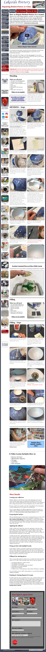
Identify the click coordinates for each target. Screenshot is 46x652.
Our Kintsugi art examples (5, 344)
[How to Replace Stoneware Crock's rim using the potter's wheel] (5, 189)
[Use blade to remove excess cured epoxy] (35, 232)
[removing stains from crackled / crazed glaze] (5, 313)
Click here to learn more (31, 23)
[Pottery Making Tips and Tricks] (5, 59)
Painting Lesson (13, 446)
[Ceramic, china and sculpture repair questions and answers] (5, 38)
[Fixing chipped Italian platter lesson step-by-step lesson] (5, 131)
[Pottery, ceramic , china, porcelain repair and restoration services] (5, 15)
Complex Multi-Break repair (4, 165)
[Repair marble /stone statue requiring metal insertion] (5, 170)
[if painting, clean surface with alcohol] (35, 413)
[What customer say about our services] (5, 32)
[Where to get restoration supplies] (5, 63)
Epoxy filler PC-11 (19, 304)
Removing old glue (5, 326)
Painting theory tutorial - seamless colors (35, 444)
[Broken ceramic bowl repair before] (18, 115)
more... (27, 72)
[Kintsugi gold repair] (5, 102)
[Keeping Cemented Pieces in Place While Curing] (27, 282)
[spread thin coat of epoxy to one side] (18, 161)
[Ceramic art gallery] (5, 45)
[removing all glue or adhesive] (5, 322)
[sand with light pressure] (18, 396)
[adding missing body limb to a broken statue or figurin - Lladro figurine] (5, 245)
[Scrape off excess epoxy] (18, 251)
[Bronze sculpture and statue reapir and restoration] (5, 274)
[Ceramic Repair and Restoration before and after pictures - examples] (32, 11)
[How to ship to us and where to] (5, 49)
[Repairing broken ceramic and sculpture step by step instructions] (5, 55)
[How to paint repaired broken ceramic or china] (35, 433)
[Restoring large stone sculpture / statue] (5, 283)
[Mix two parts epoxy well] (35, 143)
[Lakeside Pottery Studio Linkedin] (3, 117)
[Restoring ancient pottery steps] (5, 236)
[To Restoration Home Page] (16, 2)
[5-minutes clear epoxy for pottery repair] (18, 143)
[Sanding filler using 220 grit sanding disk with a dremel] (38, 4)
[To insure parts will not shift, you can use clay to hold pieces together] (35, 213)
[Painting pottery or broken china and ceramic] (18, 434)
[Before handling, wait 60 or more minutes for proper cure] (18, 232)
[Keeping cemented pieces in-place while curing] (5, 217)
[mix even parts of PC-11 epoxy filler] (35, 331)
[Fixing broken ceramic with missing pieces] (5, 227)
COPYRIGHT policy (18, 650)
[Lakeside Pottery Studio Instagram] (6, 113)
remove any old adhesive (15, 126)
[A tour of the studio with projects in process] (5, 69)
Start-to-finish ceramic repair (5, 155)
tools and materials (25, 51)
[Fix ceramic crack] (5, 209)
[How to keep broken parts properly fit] (35, 115)
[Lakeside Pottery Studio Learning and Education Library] (5, 81)
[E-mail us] (41, 11)
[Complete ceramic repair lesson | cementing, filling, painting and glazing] (5, 151)
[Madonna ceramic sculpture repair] (5, 255)
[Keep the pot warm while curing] (18, 213)
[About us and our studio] (5, 11)
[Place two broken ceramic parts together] (35, 161)
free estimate (31, 55)
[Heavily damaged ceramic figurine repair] (5, 294)
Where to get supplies (18, 316)
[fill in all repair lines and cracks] (18, 353)
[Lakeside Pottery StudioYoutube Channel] (6, 117)
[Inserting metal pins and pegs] (5, 304)
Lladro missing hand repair (5, 249)
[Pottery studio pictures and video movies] (5, 66)
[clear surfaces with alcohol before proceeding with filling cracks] (35, 251)
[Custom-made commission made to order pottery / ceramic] (5, 27)
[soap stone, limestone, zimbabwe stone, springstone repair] (5, 265)
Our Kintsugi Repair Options (5, 108)
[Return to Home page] (12, 11)
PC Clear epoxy (21, 80)
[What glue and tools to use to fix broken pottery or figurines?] (35, 86)
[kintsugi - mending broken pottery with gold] (5, 198)
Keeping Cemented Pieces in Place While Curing (27, 266)
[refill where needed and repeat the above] (18, 413)
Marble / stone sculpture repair (5, 174)
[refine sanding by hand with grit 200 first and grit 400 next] (35, 396)
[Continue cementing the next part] (35, 184)
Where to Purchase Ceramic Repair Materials (25, 511)
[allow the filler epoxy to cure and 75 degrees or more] (35, 353)
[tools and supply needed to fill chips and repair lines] (35, 310)
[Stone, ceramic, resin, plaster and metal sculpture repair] (5, 19)
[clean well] (18, 331)
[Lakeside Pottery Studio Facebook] (3, 114)
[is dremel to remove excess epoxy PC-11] (35, 375)
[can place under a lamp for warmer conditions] (18, 375)
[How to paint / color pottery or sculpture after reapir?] (5, 141)
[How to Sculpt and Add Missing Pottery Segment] (5, 180)
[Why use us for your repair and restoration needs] (5, 42)
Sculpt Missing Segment (5, 184)
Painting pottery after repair (4, 146)
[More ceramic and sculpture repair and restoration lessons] (5, 331)
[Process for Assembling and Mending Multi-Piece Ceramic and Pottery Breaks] (5, 161)
